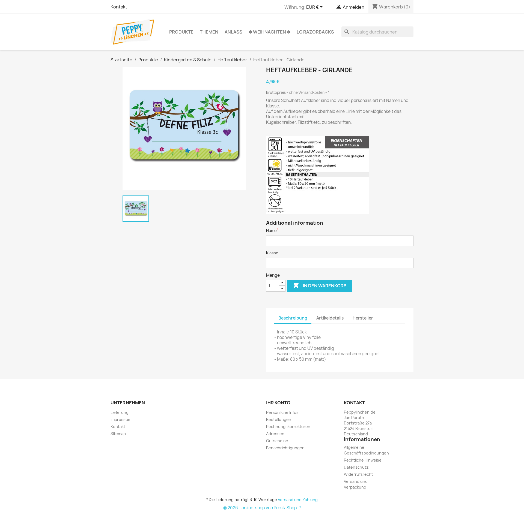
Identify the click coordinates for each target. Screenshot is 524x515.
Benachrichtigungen (285, 447)
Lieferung (120, 412)
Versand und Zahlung (298, 499)
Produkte (181, 32)
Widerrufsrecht (358, 474)
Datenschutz (356, 467)
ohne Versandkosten (307, 92)
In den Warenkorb (320, 285)
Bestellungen (278, 419)
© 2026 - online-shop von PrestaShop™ (262, 508)
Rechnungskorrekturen (288, 426)
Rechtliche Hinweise (363, 460)
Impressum (121, 419)
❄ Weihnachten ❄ (269, 32)
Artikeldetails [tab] (330, 318)
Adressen (275, 433)
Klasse (272, 252)
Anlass (233, 32)
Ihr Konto (278, 403)
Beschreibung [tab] (292, 318)
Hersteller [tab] (363, 318)
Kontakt (119, 7)
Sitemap (118, 433)
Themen (209, 32)
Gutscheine (277, 440)
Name (272, 230)
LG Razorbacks (315, 32)
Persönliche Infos (282, 412)
